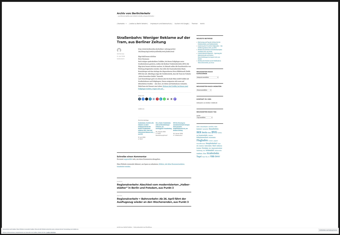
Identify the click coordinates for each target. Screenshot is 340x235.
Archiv (198, 115)
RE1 (210, 148)
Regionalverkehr (217, 148)
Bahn (215, 126)
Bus (209, 133)
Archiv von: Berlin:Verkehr (133, 13)
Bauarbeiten (213, 129)
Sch (204, 150)
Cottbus (220, 132)
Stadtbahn (199, 153)
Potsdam (205, 148)
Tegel (199, 156)
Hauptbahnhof (211, 143)
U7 (208, 156)
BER (199, 132)
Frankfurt (211, 140)
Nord (214, 146)
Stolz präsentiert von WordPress (143, 227)
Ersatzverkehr (203, 135)
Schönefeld (210, 150)
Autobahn (211, 126)
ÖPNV (217, 156)
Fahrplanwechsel (202, 137)
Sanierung (199, 150)
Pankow (199, 148)
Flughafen (202, 140)
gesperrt (216, 140)
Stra (204, 153)
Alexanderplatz (204, 126)
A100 (198, 126)
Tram (203, 156)
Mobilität (201, 146)
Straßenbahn (120, 58)
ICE (197, 146)
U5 (206, 157)
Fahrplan (210, 135)
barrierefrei (205, 129)
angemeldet (128, 159)
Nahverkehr (208, 146)
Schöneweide (218, 150)
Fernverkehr (212, 137)
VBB (212, 156)
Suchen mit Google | (182, 23)
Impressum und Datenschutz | (161, 23)
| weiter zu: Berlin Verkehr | (138, 23)
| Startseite (121, 23)
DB (197, 135)
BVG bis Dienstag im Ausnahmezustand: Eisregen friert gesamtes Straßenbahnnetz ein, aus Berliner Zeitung (181, 126)
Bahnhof (199, 129)
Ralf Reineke (120, 54)
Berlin (205, 132)
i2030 (219, 143)
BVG (214, 132)
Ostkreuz (219, 146)
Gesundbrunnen (201, 143)
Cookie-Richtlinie (51, 232)
